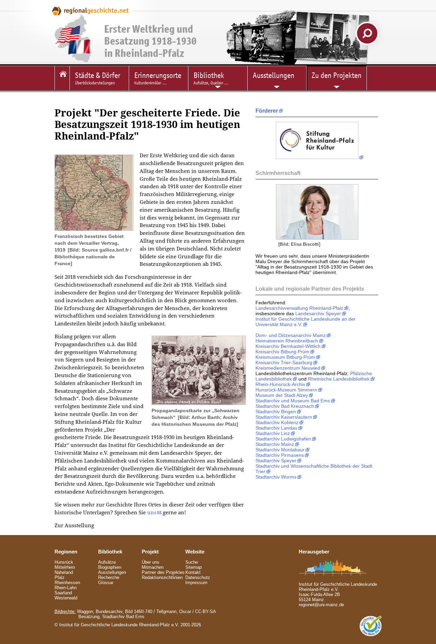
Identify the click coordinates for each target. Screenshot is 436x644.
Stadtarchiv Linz (272, 433)
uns (151, 513)
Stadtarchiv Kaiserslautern (283, 417)
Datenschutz (197, 577)
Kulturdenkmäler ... (157, 78)
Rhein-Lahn (65, 587)
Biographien (109, 567)
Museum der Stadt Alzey (281, 395)
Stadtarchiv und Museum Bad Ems (292, 400)
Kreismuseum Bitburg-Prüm (285, 357)
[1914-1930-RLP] (62, 78)
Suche (191, 562)
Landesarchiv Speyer (318, 313)
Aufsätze (107, 562)
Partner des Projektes (163, 572)
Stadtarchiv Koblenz (276, 422)
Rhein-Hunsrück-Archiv (280, 384)
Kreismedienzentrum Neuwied (287, 368)
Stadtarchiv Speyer (275, 460)
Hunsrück (63, 562)
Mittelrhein (64, 567)
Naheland (63, 572)
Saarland (63, 592)
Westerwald (65, 597)
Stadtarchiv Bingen (275, 411)
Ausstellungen (112, 572)
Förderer (266, 111)
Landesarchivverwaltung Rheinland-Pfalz (299, 308)
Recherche (108, 577)
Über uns (150, 562)
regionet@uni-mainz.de (321, 604)
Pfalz (59, 577)
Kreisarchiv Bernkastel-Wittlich (288, 346)
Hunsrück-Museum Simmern (286, 389)
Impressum (196, 582)
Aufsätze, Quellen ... (210, 78)
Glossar (105, 582)
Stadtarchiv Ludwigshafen (283, 438)
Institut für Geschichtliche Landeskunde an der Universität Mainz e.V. (305, 321)
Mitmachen (153, 567)
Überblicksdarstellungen (97, 78)
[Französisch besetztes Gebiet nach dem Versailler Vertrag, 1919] (94, 229)
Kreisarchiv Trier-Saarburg (283, 362)
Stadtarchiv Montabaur (280, 449)
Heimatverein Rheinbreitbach (286, 340)
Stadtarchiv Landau (276, 428)
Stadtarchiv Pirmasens (279, 455)
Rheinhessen (67, 582)
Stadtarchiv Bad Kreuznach (284, 406)
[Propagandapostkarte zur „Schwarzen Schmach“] (199, 403)
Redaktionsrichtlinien (162, 577)
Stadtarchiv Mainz (274, 444)
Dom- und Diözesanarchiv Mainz (290, 335)
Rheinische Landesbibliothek (339, 379)
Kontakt (193, 572)
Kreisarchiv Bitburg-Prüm (282, 351)
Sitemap (193, 567)
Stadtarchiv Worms (275, 477)
